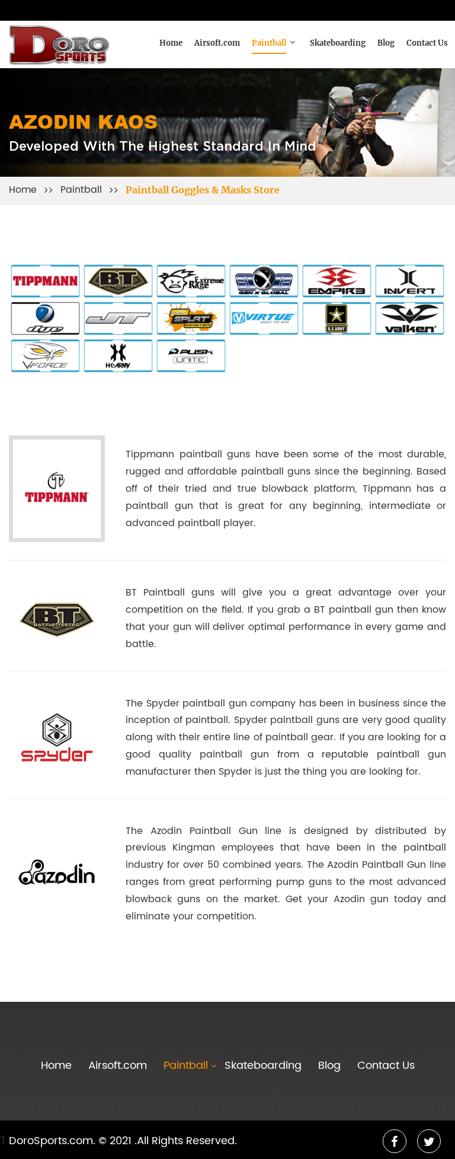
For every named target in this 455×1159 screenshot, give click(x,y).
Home (170, 43)
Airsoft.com (217, 43)
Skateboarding (338, 43)
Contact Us (427, 43)
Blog (386, 43)
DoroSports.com (51, 1141)
